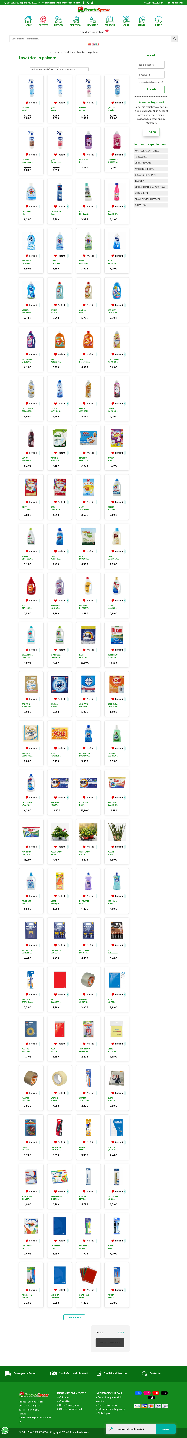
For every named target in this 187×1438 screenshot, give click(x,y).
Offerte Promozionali (70, 1409)
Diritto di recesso (107, 1405)
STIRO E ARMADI (142, 193)
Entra (151, 131)
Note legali (104, 1413)
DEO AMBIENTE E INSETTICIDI (147, 199)
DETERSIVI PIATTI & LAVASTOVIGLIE (150, 187)
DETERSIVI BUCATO (143, 162)
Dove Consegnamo (69, 1405)
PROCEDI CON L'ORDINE (110, 1342)
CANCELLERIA (140, 205)
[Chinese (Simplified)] (90, 43)
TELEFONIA (139, 181)
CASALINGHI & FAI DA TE (145, 175)
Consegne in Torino (24, 1373)
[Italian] (97, 43)
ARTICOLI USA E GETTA (144, 169)
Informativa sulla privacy (111, 1409)
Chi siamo (64, 1397)
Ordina (165, 1429)
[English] (93, 43)
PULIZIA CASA (141, 156)
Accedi (151, 89)
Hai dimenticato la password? (150, 82)
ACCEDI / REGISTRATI (154, 3)
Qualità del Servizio (115, 1373)
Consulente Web (79, 1432)
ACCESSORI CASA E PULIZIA (147, 150)
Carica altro (74, 1317)
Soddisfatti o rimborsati (73, 1373)
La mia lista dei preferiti (91, 32)
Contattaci (155, 1373)
